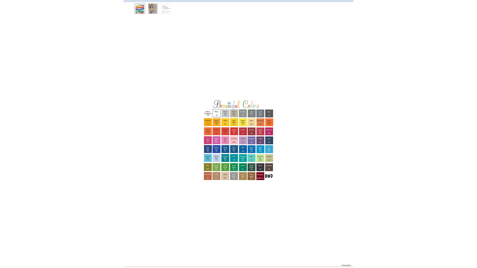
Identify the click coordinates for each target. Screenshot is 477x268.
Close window (346, 265)
